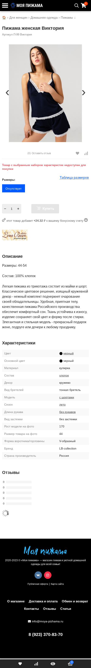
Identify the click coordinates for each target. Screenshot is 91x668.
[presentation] (7, 93)
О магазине (16, 601)
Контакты (31, 608)
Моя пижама (29, 5)
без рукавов (67, 412)
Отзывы (49, 608)
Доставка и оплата (43, 601)
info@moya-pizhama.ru (47, 621)
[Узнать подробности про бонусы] (86, 220)
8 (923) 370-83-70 (46, 634)
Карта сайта (57, 584)
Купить (48, 209)
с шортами (66, 397)
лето (62, 404)
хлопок (64, 375)
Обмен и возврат (75, 601)
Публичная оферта (38, 584)
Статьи (65, 608)
